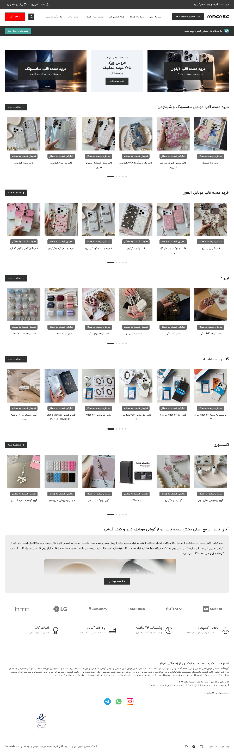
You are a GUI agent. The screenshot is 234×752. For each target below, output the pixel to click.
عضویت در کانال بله (18, 31)
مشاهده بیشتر (117, 581)
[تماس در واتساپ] (186, 746)
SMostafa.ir (11, 746)
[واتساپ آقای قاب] (118, 701)
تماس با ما (73, 16)
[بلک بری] (60, 609)
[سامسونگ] (98, 609)
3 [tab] (119, 176)
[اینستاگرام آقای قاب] (130, 701)
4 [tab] (123, 176)
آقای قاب (58, 746)
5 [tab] (126, 176)
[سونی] (136, 609)
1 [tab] (110, 176)
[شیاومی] (174, 609)
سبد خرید (13, 16)
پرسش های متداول (94, 16)
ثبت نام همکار (136, 16)
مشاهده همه (15, 107)
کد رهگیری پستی (54, 16)
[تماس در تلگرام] (193, 746)
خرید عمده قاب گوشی (199, 663)
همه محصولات (116, 16)
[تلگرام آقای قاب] (107, 701)
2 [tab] (116, 176)
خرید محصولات (117, 81)
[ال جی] (22, 609)
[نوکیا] (212, 609)
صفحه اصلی (155, 16)
